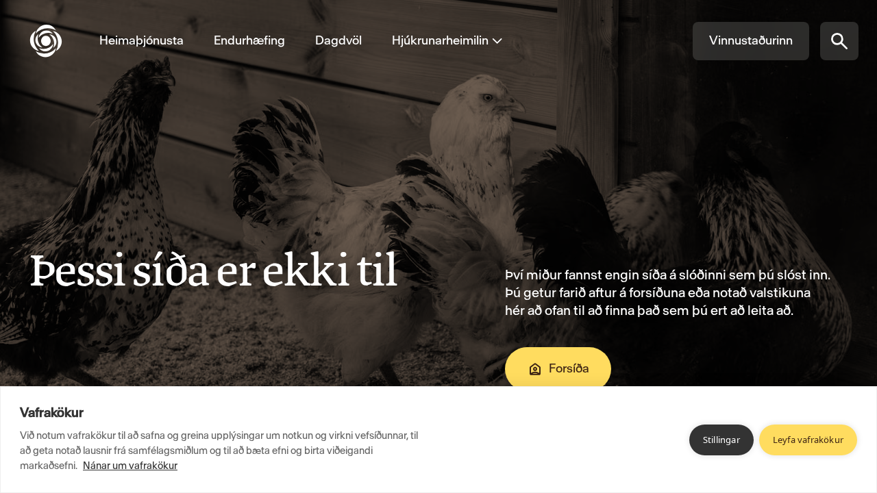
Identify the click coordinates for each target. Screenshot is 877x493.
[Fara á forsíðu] (56, 41)
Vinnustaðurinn (751, 40)
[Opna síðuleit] (839, 41)
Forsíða (569, 368)
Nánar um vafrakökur (130, 465)
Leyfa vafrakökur (808, 439)
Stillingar (721, 439)
